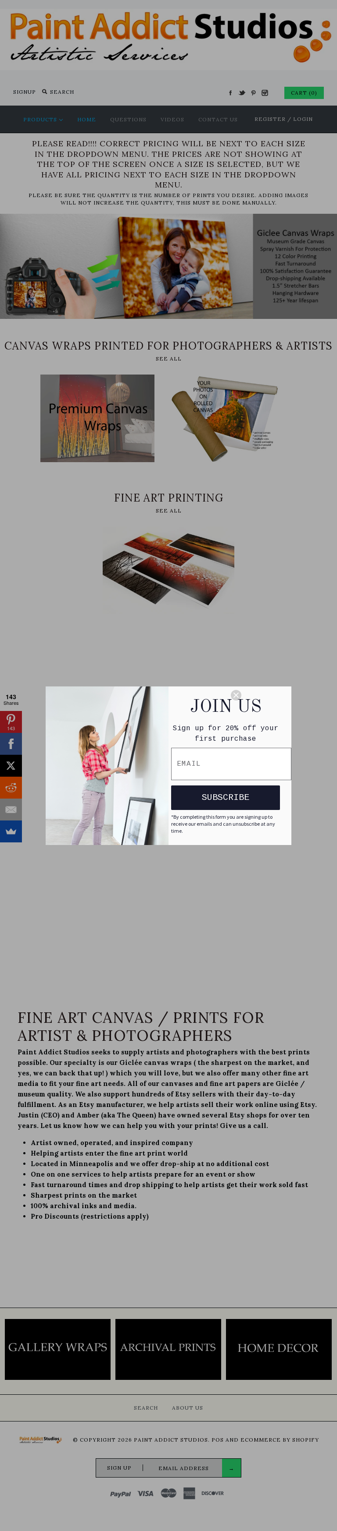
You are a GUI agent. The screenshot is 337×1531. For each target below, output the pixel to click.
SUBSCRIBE (225, 797)
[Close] (257, 695)
